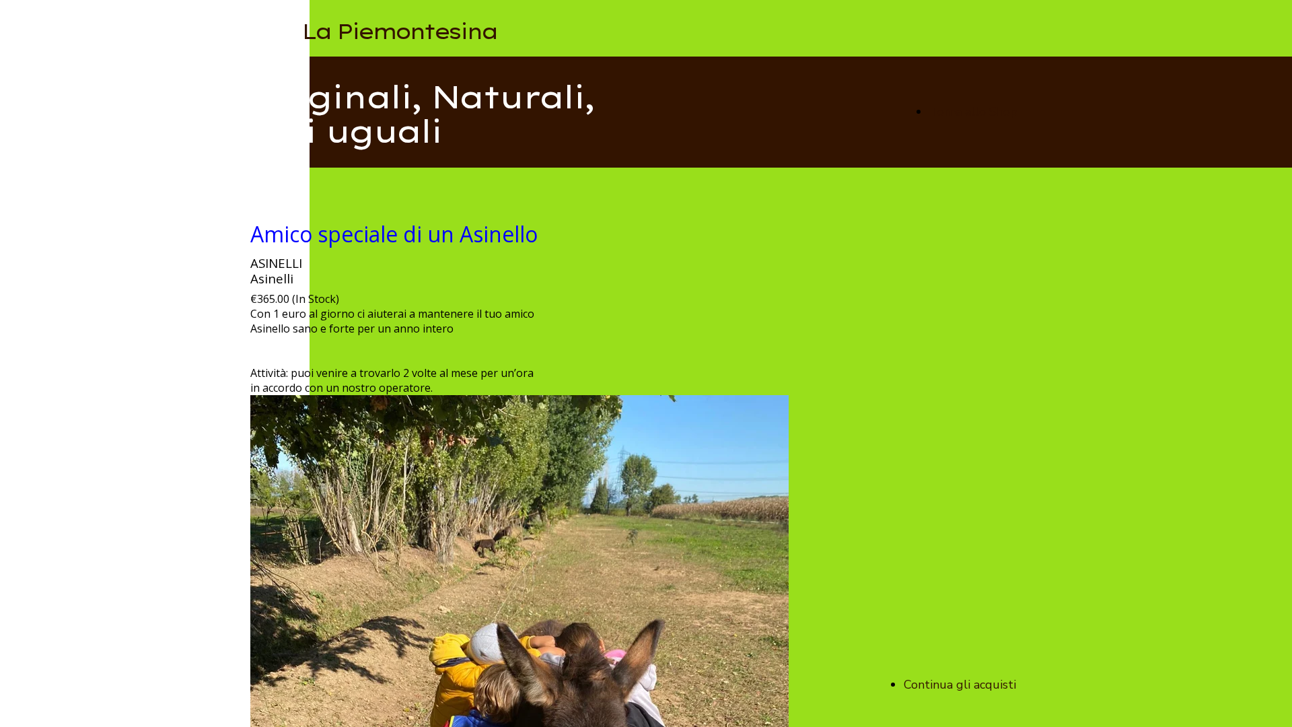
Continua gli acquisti (960, 685)
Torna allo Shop (973, 112)
